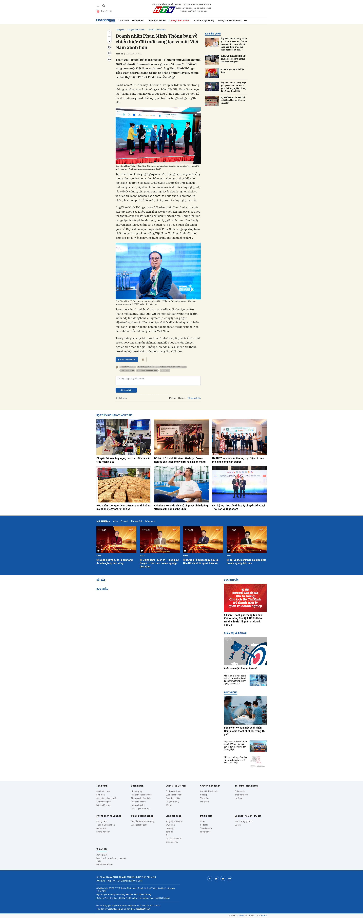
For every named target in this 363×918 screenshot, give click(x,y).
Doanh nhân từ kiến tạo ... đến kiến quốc (111, 859)
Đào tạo (169, 805)
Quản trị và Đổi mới (157, 20)
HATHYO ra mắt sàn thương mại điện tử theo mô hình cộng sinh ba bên (238, 460)
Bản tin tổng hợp (103, 805)
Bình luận (100, 795)
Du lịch (238, 825)
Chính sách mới (103, 791)
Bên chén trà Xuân (104, 864)
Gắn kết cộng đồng (139, 825)
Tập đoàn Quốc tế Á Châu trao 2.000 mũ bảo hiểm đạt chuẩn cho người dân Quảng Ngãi (235, 745)
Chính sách (240, 791)
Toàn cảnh (123, 20)
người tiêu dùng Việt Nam (147, 370)
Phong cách (101, 821)
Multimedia (103, 521)
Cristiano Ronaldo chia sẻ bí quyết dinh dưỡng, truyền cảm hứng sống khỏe (181, 507)
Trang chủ (120, 30)
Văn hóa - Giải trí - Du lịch (248, 815)
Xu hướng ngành (103, 802)
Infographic (150, 521)
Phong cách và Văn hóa (229, 20)
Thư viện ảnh (136, 521)
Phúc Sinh (165, 370)
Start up (203, 795)
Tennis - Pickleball (174, 838)
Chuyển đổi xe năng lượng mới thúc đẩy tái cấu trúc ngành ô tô (123, 460)
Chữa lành (170, 825)
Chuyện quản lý (172, 802)
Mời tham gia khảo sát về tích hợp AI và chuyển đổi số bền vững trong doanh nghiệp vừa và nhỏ (235, 680)
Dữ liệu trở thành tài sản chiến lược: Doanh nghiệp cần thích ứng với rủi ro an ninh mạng (180, 460)
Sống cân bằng (173, 815)
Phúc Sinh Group (127, 370)
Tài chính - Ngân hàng (203, 20)
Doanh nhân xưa (138, 802)
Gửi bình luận (126, 390)
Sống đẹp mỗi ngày (174, 821)
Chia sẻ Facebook (128, 359)
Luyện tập (170, 828)
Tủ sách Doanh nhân (105, 825)
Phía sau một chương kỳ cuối (240, 668)
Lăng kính (204, 802)
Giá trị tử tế (101, 828)
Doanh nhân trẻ (138, 805)
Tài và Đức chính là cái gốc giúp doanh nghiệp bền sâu (246, 561)
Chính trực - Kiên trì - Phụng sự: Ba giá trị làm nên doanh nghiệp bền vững (159, 563)
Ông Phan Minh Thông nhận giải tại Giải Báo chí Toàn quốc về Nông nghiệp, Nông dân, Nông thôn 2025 (233, 87)
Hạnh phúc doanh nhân (141, 795)
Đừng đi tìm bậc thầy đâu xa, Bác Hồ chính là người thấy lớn (201, 561)
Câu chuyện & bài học (140, 808)
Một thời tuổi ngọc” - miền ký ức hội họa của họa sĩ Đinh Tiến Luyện (235, 760)
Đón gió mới (101, 855)
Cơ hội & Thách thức (156, 30)
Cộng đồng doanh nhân (106, 798)
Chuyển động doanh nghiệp (143, 821)
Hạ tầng (238, 798)
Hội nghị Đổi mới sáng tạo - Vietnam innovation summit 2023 (162, 367)
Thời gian (182, 398)
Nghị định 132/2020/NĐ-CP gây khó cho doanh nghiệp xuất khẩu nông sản (233, 59)
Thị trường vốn (241, 795)
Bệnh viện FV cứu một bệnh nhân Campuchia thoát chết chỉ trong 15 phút (244, 731)
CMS (243, 916)
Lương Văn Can (103, 832)
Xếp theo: (173, 398)
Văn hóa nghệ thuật (243, 821)
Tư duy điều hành (173, 791)
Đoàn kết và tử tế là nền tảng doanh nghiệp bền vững (114, 561)
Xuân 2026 (101, 849)
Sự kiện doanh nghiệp (142, 815)
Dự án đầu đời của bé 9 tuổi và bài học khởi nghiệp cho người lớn (232, 100)
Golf (167, 835)
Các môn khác (172, 842)
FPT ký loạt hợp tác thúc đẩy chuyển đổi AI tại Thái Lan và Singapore (238, 507)
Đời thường (230, 692)
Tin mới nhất (106, 11)
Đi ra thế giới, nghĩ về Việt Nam (232, 70)
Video (115, 521)
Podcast (124, 521)
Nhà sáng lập (137, 791)
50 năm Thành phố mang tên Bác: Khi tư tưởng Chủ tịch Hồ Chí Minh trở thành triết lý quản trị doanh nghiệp (243, 620)
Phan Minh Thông (127, 367)
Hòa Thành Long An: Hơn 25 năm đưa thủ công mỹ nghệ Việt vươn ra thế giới (123, 507)
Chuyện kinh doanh (179, 20)
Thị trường (205, 798)
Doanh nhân (138, 20)
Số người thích (194, 398)
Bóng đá (169, 832)
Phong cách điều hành (141, 798)
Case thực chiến (173, 798)
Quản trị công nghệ (174, 795)
